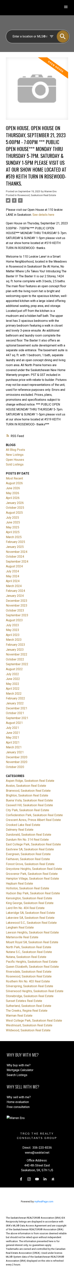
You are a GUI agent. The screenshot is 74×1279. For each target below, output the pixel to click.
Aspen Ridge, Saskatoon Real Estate (30, 781)
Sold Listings (15, 464)
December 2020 (16, 757)
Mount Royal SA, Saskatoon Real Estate (32, 942)
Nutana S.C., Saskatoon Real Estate (29, 952)
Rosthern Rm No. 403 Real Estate (28, 981)
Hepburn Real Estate (19, 883)
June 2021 (13, 733)
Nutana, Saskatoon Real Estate (26, 957)
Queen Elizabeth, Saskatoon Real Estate (32, 966)
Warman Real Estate (19, 1015)
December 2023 (16, 601)
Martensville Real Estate (22, 937)
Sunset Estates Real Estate (24, 1001)
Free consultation (18, 1107)
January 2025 (15, 547)
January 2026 (15, 503)
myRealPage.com (43, 1201)
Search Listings (17, 1075)
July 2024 (12, 571)
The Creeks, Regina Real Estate (26, 1010)
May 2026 (12, 493)
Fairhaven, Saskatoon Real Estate (28, 859)
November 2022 (16, 654)
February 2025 (15, 542)
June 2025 (13, 522)
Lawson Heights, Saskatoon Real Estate (32, 932)
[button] (21, 1179)
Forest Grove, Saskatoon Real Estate (30, 864)
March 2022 (14, 693)
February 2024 (15, 591)
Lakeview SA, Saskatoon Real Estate (30, 918)
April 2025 (13, 532)
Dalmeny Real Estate (19, 829)
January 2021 (15, 752)
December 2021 (16, 708)
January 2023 (15, 649)
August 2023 (14, 620)
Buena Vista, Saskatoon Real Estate (29, 800)
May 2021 (12, 737)
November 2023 (16, 605)
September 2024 (17, 561)
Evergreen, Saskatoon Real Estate (28, 854)
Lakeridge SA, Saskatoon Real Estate (30, 913)
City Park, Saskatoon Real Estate (27, 810)
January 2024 (15, 596)
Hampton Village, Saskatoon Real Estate (32, 878)
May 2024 (12, 576)
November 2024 (16, 552)
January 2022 (15, 703)
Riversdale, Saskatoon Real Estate (28, 971)
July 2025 (12, 517)
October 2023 (15, 610)
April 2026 (13, 498)
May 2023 (12, 630)
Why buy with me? (19, 1065)
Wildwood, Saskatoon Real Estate (28, 1030)
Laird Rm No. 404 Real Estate (25, 908)
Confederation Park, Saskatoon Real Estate (34, 815)
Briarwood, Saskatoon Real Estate (28, 790)
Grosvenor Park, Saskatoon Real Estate (32, 874)
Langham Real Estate (20, 927)
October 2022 (15, 659)
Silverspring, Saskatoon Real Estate (29, 986)
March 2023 (14, 640)
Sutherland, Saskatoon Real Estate (28, 1006)
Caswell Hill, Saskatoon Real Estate (29, 805)
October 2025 (15, 507)
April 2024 (13, 581)
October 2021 (15, 713)
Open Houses (15, 459)
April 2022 (13, 688)
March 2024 (14, 586)
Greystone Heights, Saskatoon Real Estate (34, 869)
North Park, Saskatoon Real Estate (28, 947)
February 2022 (15, 698)
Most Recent (14, 478)
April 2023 (13, 635)
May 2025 (12, 527)
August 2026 (14, 483)
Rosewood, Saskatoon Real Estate (36, 195)
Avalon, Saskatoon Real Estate (26, 786)
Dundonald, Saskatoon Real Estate (28, 834)
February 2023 (15, 644)
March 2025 (14, 537)
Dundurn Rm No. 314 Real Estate (27, 839)
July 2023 (12, 625)
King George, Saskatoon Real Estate (30, 903)
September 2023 (17, 615)
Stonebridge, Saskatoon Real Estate (30, 996)
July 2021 (12, 728)
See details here (43, 215)
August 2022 (14, 669)
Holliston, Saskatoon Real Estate (27, 888)
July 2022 (12, 674)
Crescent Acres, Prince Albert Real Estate (33, 820)
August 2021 (14, 723)
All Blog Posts (15, 450)
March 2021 (14, 747)
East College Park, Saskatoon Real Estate (33, 844)
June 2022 (13, 679)
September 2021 (17, 718)
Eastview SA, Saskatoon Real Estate (30, 849)
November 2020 (16, 762)
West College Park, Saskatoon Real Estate (34, 1020)
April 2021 (13, 742)
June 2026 (13, 488)
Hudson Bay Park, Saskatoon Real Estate (33, 893)
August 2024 (14, 566)
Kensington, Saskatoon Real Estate (29, 898)
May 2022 (12, 684)
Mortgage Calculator (20, 1070)
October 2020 (15, 767)
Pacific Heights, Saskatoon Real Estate (31, 962)
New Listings (15, 455)
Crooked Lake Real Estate (23, 825)
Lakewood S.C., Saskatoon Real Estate (31, 923)
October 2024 (15, 556)
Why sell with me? (19, 1097)
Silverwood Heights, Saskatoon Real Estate (34, 991)
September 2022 (17, 664)
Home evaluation (18, 1102)
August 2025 (14, 512)
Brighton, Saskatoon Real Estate (27, 795)
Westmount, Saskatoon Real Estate (29, 1025)
